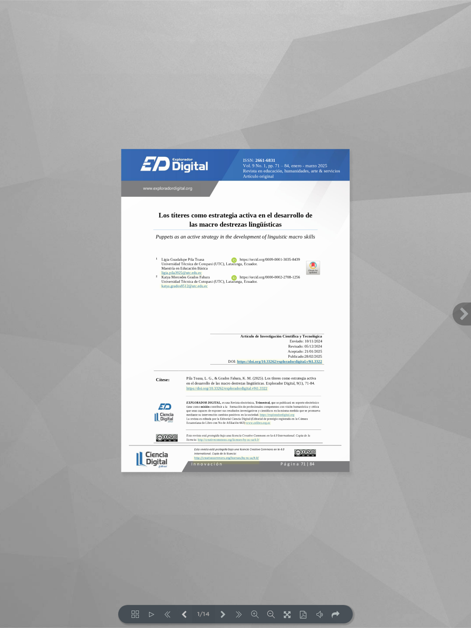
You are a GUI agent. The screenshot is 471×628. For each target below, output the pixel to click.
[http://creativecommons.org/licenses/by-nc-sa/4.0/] (226, 460)
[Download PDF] (303, 614)
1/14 (203, 614)
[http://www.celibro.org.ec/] (258, 423)
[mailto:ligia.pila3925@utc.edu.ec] (181, 273)
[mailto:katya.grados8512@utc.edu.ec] (184, 286)
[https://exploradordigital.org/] (276, 415)
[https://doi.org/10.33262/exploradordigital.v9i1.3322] (279, 361)
